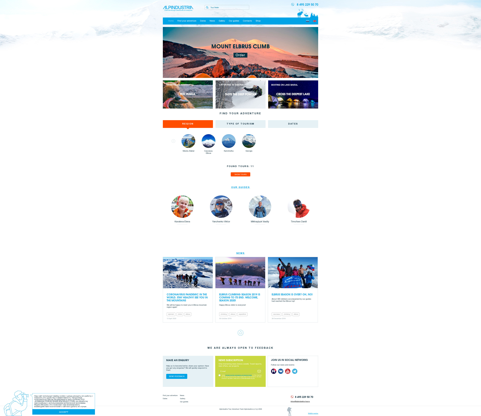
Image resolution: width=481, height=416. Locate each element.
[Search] (207, 7)
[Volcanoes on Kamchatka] (188, 108)
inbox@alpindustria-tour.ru (300, 401)
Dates (203, 21)
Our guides (234, 21)
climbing (224, 314)
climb (180, 314)
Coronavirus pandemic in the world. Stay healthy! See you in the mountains (187, 297)
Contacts (247, 21)
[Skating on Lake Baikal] (293, 108)
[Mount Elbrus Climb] (240, 77)
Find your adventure (186, 21)
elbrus (188, 314)
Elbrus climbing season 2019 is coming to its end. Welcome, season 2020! (239, 297)
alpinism (171, 314)
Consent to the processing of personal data (238, 375)
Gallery (222, 21)
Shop (258, 21)
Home (171, 21)
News (212, 21)
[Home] (178, 9)
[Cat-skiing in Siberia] (241, 108)
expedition (242, 314)
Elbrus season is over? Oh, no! (292, 294)
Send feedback (177, 376)
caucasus (276, 314)
